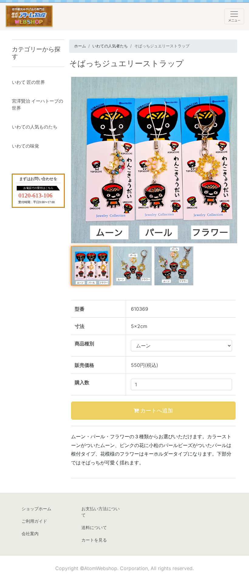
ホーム (80, 45)
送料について (94, 527)
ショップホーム (36, 508)
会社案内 (30, 533)
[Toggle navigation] (234, 16)
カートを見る (94, 539)
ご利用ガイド (34, 521)
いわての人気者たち (110, 45)
